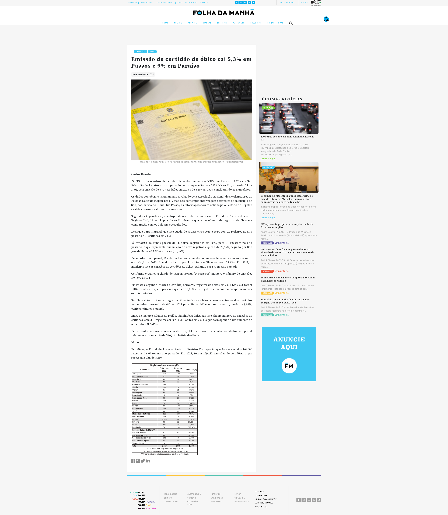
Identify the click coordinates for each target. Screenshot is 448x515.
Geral (165, 23)
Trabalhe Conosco (187, 3)
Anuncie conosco (165, 3)
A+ (302, 2)
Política (192, 23)
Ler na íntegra (268, 158)
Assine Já (132, 3)
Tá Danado (239, 23)
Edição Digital (275, 23)
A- (306, 2)
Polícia (178, 23)
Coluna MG (256, 23)
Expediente (147, 3)
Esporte (207, 23)
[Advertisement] (289, 66)
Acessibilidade (287, 3)
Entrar (204, 3)
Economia (222, 23)
